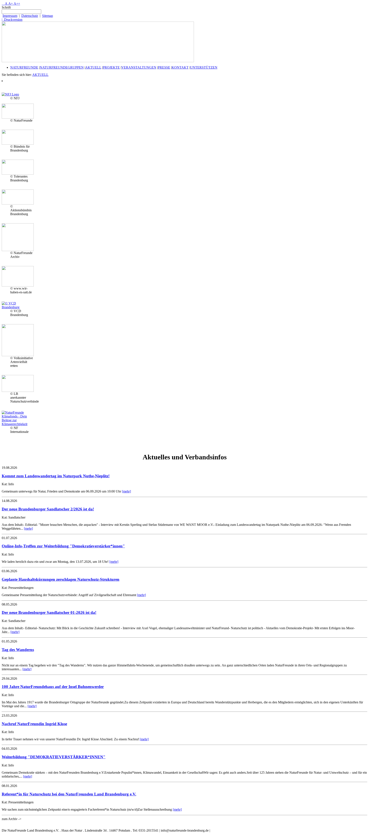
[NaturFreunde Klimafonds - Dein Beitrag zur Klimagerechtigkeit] (18, 424)
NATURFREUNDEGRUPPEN (62, 67)
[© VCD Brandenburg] (18, 307)
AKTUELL (93, 67)
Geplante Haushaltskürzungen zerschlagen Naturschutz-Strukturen (60, 579)
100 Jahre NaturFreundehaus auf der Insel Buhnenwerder (53, 686)
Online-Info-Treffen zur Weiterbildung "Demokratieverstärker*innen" (63, 546)
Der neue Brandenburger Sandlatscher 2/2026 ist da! (48, 509)
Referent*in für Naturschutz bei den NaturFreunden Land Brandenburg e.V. (69, 794)
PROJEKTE (111, 67)
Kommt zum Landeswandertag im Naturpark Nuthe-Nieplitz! (56, 476)
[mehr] (126, 491)
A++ (16, 3)
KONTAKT (180, 67)
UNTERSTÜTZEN (203, 67)
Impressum (10, 16)
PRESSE (164, 67)
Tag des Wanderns (18, 649)
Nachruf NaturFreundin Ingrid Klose (34, 724)
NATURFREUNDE (24, 67)
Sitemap (47, 16)
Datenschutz (29, 16)
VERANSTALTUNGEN (138, 67)
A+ (10, 3)
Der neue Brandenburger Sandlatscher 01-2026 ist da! (49, 612)
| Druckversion (12, 19)
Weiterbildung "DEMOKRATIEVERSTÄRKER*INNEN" (53, 757)
